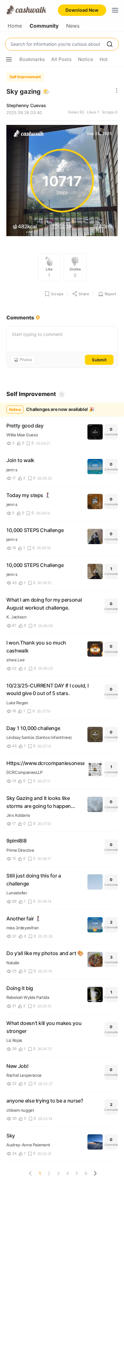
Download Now (82, 10)
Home (15, 26)
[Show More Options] (9, 59)
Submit (99, 359)
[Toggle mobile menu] (115, 10)
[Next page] (95, 1173)
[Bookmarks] (61, 394)
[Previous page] (30, 1173)
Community (44, 26)
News (72, 26)
